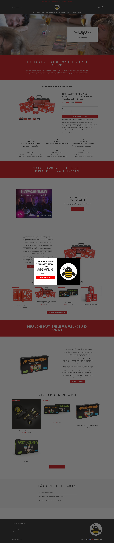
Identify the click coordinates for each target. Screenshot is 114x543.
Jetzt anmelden (45, 277)
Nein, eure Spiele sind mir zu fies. (45, 281)
